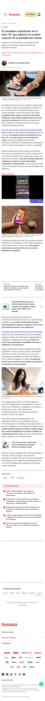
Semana (4, 23)
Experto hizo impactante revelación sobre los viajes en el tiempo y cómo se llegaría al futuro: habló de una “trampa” (16, 288)
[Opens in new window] (7, 674)
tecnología (20, 478)
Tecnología (13, 23)
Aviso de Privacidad (9, 680)
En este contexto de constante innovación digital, (22, 130)
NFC (12, 478)
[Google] (3, 674)
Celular (5, 478)
